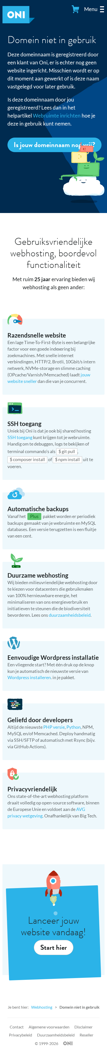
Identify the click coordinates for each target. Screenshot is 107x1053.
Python (73, 727)
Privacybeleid (20, 1034)
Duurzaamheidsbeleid (56, 1034)
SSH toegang (20, 437)
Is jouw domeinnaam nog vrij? (54, 145)
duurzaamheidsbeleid (70, 615)
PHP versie (54, 727)
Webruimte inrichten (57, 115)
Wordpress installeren (29, 677)
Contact (17, 1026)
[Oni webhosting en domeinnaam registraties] (18, 21)
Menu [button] (91, 9)
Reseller (86, 1034)
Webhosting (41, 1007)
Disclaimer (83, 1026)
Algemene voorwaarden (49, 1026)
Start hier (53, 947)
